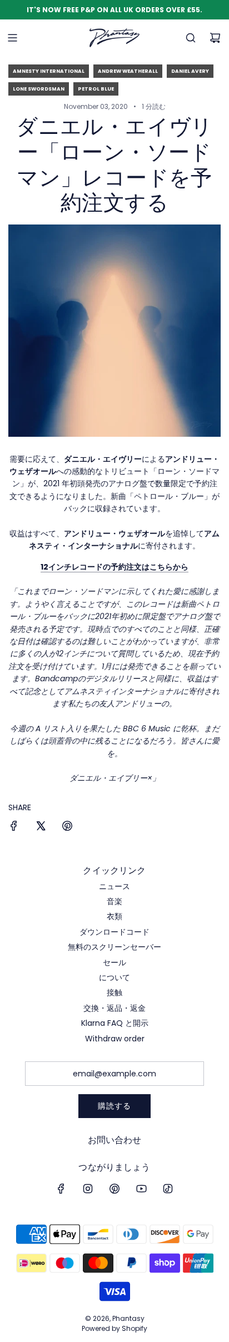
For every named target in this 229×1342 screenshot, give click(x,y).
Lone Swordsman (38, 89)
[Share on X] (40, 827)
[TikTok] (168, 1188)
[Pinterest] (114, 1188)
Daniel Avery (190, 71)
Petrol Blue (96, 89)
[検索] (190, 38)
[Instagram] (88, 1188)
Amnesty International (48, 71)
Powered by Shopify (114, 1328)
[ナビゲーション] (12, 38)
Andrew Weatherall (128, 71)
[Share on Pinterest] (67, 827)
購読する (114, 1105)
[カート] (215, 38)
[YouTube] (141, 1188)
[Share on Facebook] (14, 827)
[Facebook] (61, 1188)
